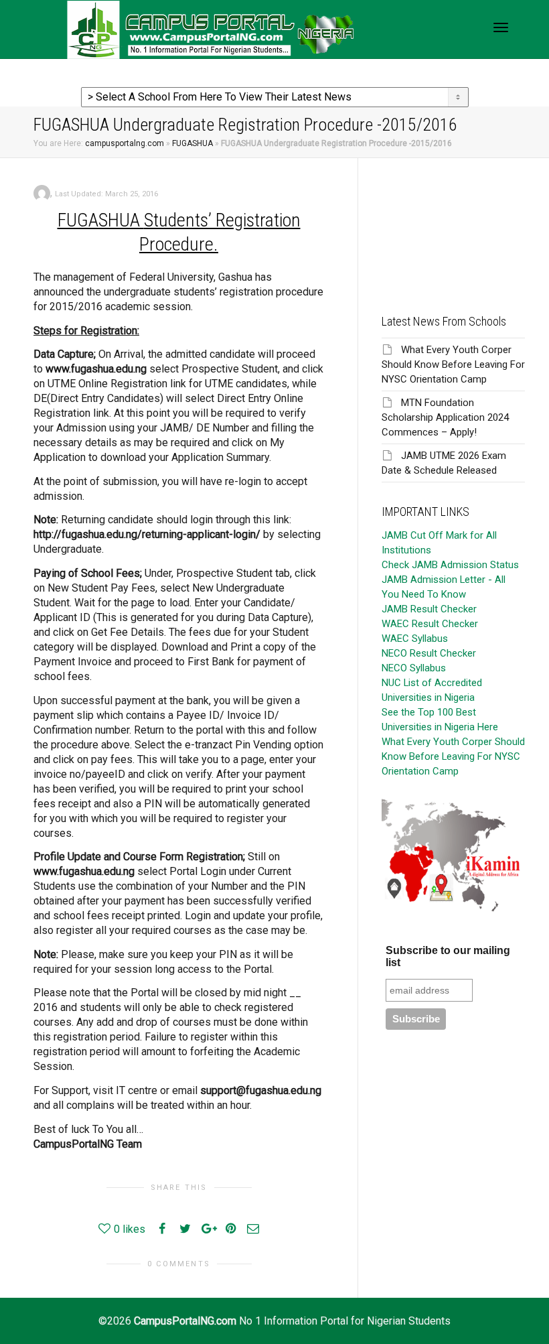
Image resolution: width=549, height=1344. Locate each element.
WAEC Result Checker (430, 624)
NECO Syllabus (414, 668)
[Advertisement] (453, 225)
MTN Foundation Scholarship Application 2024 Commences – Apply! (445, 417)
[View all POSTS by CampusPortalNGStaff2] (41, 192)
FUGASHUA (192, 143)
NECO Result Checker (429, 653)
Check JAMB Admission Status (450, 565)
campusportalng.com (124, 143)
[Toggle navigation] (501, 27)
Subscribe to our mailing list (448, 956)
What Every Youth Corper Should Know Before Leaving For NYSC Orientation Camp (453, 364)
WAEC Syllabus (415, 638)
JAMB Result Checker (429, 609)
